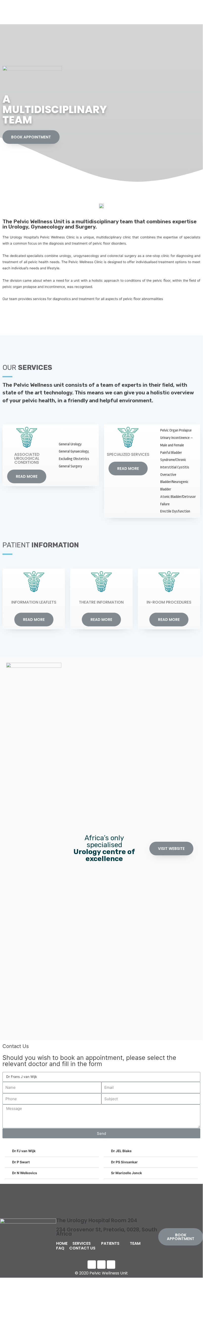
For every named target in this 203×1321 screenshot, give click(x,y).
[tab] (52, 1151)
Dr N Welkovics (24, 1173)
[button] (31, 137)
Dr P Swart (21, 1162)
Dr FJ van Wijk (24, 1151)
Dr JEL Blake (121, 1151)
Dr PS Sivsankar (124, 1162)
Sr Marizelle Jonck (126, 1173)
